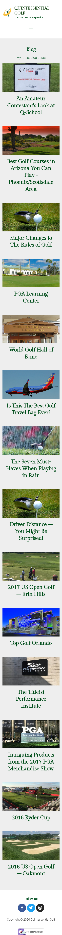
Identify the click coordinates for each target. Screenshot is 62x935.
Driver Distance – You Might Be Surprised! (31, 531)
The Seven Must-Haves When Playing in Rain (31, 469)
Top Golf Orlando (31, 643)
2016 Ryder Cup (31, 817)
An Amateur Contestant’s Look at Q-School (31, 105)
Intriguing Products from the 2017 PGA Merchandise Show (31, 762)
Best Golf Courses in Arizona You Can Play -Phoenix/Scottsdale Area (31, 175)
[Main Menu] (31, 30)
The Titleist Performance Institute (31, 699)
